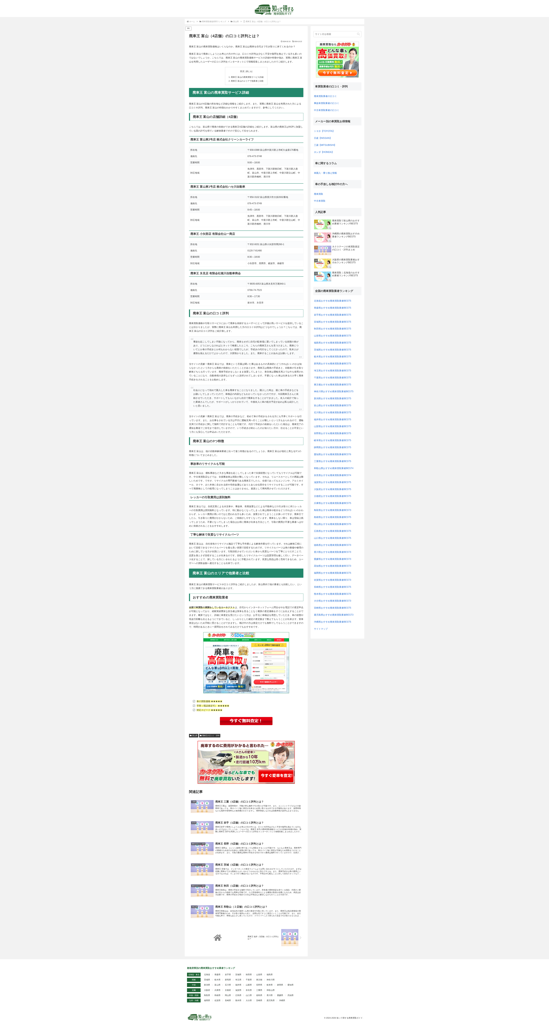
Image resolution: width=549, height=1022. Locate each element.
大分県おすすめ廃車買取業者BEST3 (332, 601)
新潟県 (207, 985)
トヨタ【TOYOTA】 (324, 131)
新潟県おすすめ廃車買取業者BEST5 (332, 398)
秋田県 (249, 974)
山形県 (259, 974)
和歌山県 (271, 990)
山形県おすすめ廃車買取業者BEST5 (332, 335)
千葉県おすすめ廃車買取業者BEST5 (332, 377)
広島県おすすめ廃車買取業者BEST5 (332, 531)
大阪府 (207, 990)
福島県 (270, 974)
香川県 (270, 995)
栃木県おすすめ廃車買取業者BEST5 (332, 356)
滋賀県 (238, 990)
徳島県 (259, 995)
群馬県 (228, 980)
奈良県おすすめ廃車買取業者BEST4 (332, 475)
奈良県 (249, 990)
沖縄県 (282, 1000)
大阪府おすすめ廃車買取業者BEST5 (332, 489)
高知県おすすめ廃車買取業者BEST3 (332, 566)
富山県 (194, 736)
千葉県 (249, 980)
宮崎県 (259, 1000)
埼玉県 (238, 980)
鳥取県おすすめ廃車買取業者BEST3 (332, 510)
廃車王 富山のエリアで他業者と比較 (247, 81)
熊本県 (238, 1000)
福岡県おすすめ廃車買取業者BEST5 (332, 573)
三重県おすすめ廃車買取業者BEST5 (332, 461)
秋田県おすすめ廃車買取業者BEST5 (332, 328)
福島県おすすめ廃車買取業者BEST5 (332, 342)
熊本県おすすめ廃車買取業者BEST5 (332, 594)
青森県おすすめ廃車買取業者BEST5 (332, 308)
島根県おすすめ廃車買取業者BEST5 (332, 517)
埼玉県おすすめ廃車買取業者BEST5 (332, 370)
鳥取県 (207, 995)
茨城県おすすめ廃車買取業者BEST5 (332, 349)
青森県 (217, 974)
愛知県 (291, 985)
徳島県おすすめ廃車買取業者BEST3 (332, 545)
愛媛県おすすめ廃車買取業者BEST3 (332, 559)
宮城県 (238, 974)
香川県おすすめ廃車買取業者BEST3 (332, 552)
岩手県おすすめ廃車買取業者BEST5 (332, 315)
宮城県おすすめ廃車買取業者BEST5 (332, 322)
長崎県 (228, 1000)
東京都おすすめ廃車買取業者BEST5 (332, 384)
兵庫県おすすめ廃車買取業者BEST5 (332, 503)
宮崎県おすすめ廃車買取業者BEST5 (332, 608)
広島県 (238, 995)
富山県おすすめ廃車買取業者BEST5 (332, 405)
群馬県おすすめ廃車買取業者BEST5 (332, 363)
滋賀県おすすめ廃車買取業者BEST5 (332, 482)
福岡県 (207, 1000)
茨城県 (207, 980)
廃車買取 (318, 194)
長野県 (259, 985)
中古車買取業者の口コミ (326, 110)
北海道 (207, 974)
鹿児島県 (271, 1000)
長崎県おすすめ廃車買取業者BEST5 (332, 587)
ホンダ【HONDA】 (324, 152)
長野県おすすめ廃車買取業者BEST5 (332, 433)
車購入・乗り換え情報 (325, 173)
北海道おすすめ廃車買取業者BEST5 (332, 301)
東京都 (259, 980)
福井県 (238, 985)
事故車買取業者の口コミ (326, 103)
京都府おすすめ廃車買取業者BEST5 (332, 496)
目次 (242, 71)
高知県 (291, 995)
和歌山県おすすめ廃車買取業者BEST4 (333, 468)
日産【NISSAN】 (323, 138)
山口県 (249, 995)
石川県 (228, 985)
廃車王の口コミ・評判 (210, 736)
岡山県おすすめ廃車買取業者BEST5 (332, 524)
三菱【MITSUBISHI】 (325, 145)
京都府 (228, 990)
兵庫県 (217, 990)
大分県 (249, 1000)
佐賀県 (217, 1000)
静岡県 (280, 985)
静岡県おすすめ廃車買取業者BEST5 (332, 447)
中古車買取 (319, 201)
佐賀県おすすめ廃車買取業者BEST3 (332, 580)
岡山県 (228, 995)
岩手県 (228, 974)
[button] (358, 34)
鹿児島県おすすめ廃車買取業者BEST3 (333, 615)
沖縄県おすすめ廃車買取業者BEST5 (332, 622)
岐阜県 (270, 985)
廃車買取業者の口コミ (325, 96)
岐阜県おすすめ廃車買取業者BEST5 (332, 440)
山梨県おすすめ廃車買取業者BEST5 (332, 426)
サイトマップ (321, 629)
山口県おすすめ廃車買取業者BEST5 (332, 538)
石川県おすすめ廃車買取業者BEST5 (332, 412)
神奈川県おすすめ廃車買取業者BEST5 (333, 391)
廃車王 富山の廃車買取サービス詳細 (247, 77)
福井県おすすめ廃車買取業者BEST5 (332, 419)
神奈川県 (271, 980)
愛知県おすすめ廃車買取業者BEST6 (332, 454)
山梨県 (249, 985)
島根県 (217, 995)
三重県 (259, 990)
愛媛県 (280, 995)
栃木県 (217, 980)
